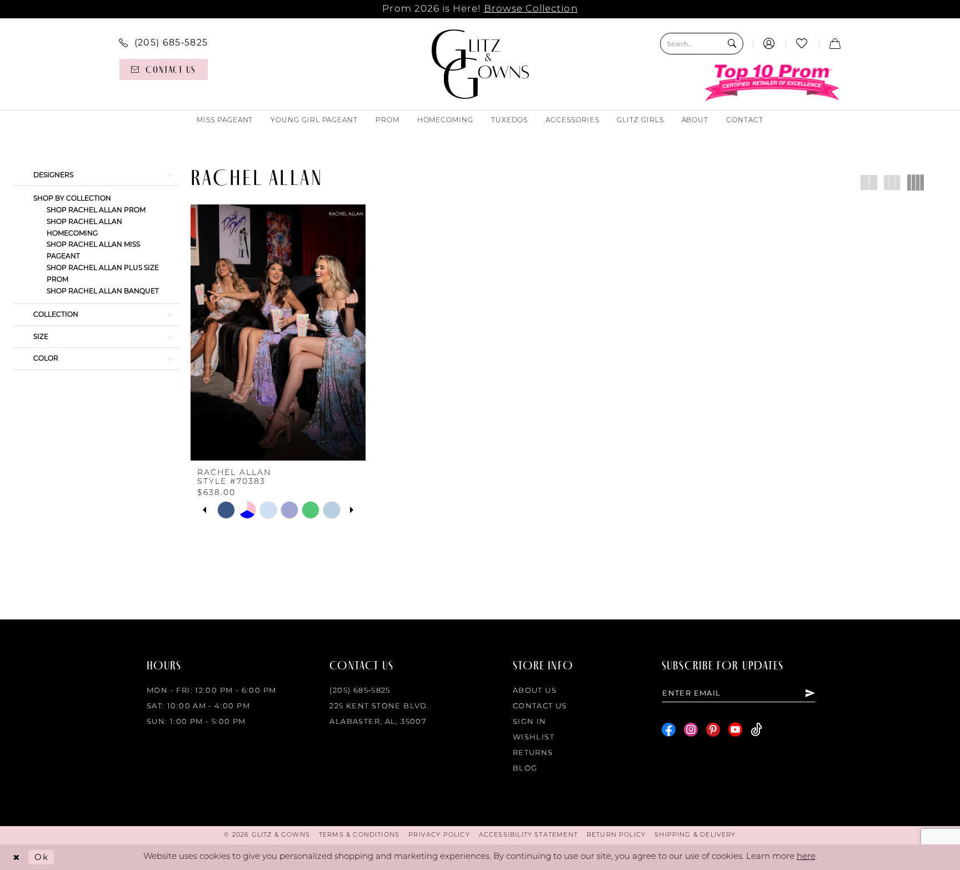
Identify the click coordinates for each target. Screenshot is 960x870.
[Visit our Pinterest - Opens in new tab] (713, 730)
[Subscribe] (810, 692)
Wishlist (533, 737)
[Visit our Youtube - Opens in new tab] (735, 730)
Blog (525, 768)
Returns (533, 753)
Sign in (530, 722)
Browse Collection (531, 9)
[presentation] (278, 332)
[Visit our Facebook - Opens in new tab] (669, 730)
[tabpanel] (226, 510)
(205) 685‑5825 (359, 690)
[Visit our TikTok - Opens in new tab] (756, 730)
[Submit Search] (732, 43)
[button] (769, 43)
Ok (41, 857)
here (806, 857)
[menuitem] (163, 42)
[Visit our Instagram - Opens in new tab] (691, 730)
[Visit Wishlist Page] (802, 43)
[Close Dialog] (16, 857)
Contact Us (540, 706)
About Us (535, 690)
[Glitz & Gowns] (480, 64)
